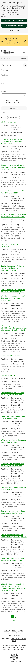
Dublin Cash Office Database (11, 356)
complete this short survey (13, 43)
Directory (5, 58)
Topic (3, 83)
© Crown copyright (14, 661)
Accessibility (9, 633)
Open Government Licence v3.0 (14, 648)
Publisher (4, 75)
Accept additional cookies (14, 20)
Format (3, 91)
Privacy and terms (13, 635)
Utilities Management (8, 122)
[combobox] (14, 79)
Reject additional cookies (14, 26)
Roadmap (7, 630)
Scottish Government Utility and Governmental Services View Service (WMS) (12, 141)
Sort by (3, 117)
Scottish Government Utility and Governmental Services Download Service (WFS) (13, 167)
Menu (23, 52)
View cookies (14, 30)
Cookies (19, 633)
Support (20, 630)
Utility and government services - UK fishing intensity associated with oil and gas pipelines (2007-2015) (14, 328)
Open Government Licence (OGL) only (12, 101)
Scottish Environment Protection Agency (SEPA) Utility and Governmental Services (12, 268)
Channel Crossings (8, 375)
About (14, 630)
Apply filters (14, 108)
